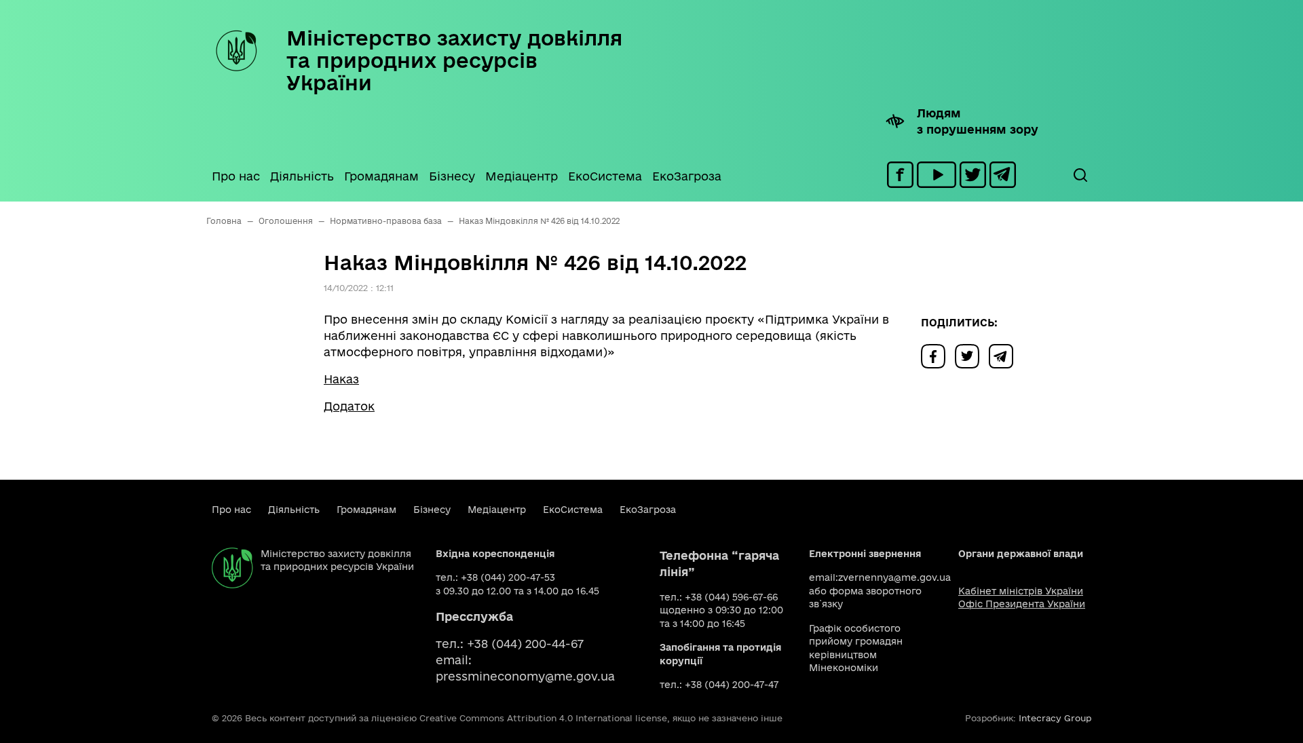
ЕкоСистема (605, 176)
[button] (1079, 175)
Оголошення (286, 220)
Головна (224, 220)
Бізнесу (452, 176)
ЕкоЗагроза (686, 176)
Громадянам (381, 176)
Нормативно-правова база (386, 220)
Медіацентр (521, 176)
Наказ (341, 379)
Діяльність (302, 176)
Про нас (236, 176)
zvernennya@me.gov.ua (894, 577)
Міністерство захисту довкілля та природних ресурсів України (454, 60)
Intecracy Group (1055, 718)
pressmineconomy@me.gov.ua (525, 676)
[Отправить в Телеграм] (1004, 355)
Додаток (349, 406)
